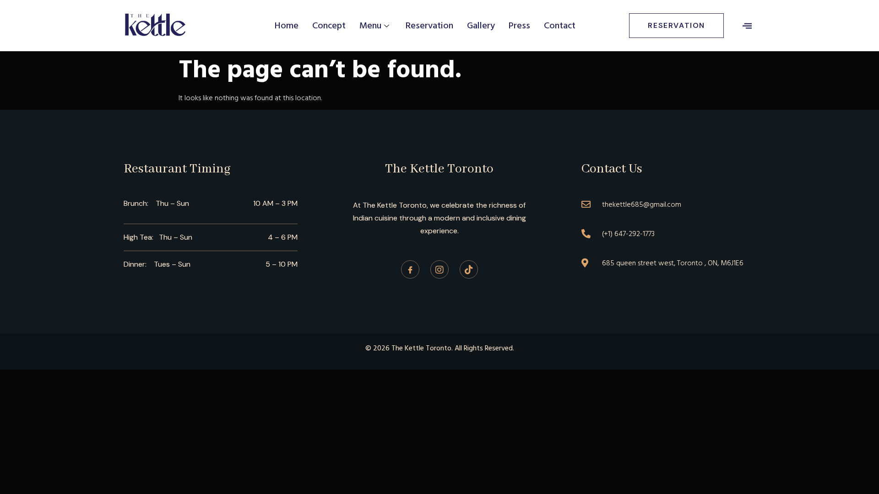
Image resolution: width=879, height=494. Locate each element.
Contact (559, 25)
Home (286, 25)
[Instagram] (439, 269)
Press (519, 25)
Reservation (429, 25)
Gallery (481, 25)
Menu (370, 25)
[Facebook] (410, 269)
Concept (329, 25)
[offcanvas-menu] (747, 25)
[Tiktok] (469, 269)
